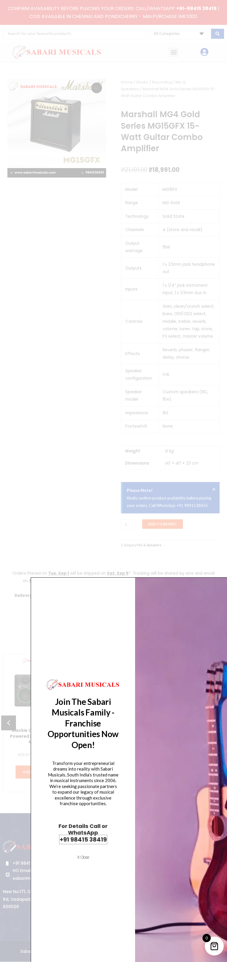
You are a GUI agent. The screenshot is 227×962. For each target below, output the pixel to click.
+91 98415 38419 (83, 839)
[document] (113, 481)
